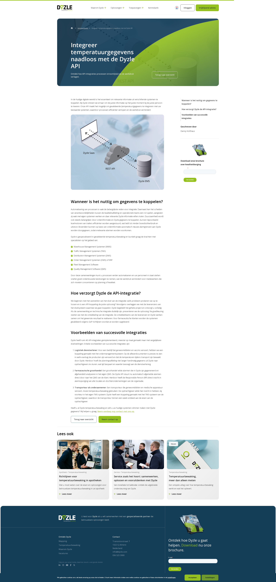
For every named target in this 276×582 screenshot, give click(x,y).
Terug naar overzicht (165, 75)
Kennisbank (153, 7)
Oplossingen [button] (116, 7)
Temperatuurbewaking (69, 545)
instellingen (172, 578)
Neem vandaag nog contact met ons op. (116, 411)
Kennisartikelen (83, 28)
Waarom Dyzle (65, 549)
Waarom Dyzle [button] (97, 7)
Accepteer (192, 577)
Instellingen (210, 577)
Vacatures (63, 553)
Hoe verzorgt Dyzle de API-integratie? (199, 109)
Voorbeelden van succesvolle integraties (195, 116)
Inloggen (188, 7)
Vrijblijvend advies (207, 7)
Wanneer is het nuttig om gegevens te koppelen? (199, 102)
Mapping (63, 541)
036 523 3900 (118, 555)
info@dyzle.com (120, 551)
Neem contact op (110, 419)
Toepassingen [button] (135, 7)
